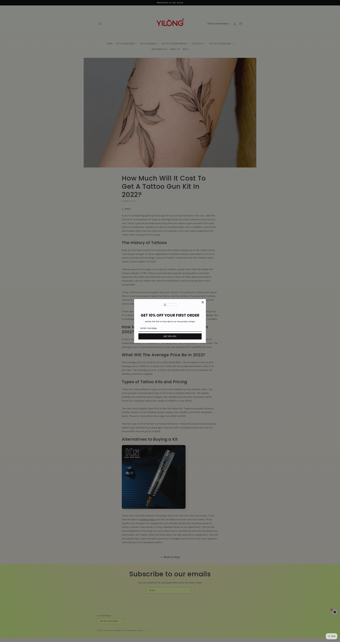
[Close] (202, 302)
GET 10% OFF (170, 336)
